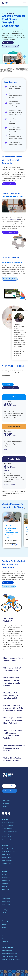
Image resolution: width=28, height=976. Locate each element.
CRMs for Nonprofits (7, 950)
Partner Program (6, 930)
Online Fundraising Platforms (9, 956)
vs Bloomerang (6, 898)
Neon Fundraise (6, 878)
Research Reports (6, 863)
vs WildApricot (5, 910)
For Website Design (7, 837)
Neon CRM (4, 875)
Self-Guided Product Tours (8, 852)
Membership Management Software (11, 959)
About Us (4, 924)
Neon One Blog (6, 854)
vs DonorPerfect (6, 901)
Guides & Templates (7, 860)
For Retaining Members (8, 834)
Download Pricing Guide (9, 47)
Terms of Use (6, 803)
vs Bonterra (5, 913)
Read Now (15, 545)
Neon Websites (6, 880)
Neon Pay (4, 886)
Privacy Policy (6, 800)
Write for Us (5, 939)
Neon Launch (5, 889)
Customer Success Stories (8, 849)
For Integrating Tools (7, 840)
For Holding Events (7, 828)
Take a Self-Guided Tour (9, 232)
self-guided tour (14, 219)
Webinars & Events (6, 857)
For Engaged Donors (7, 825)
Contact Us (8, 786)
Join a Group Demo (8, 184)
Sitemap (5, 806)
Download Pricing (8, 586)
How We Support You (7, 933)
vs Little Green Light (7, 907)
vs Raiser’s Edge (6, 904)
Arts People (5, 883)
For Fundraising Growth (8, 822)
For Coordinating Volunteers (9, 831)
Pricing (3, 936)
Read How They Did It (9, 279)
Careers (4, 927)
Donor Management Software (9, 953)
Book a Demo (6, 43)
